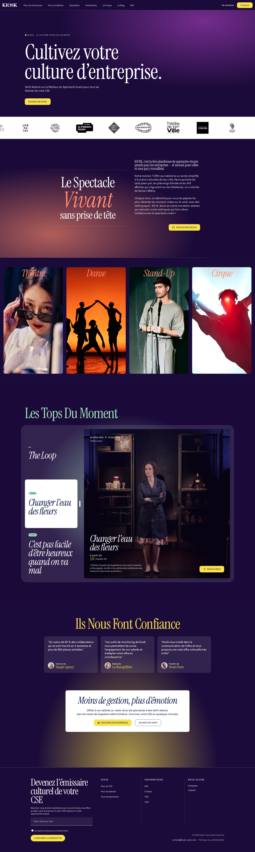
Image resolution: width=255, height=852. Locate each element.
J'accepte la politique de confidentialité (51, 831)
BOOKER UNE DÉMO (37, 101)
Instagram (193, 786)
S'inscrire (245, 5)
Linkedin (192, 790)
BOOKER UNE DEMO (148, 722)
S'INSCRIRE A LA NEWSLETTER (48, 838)
